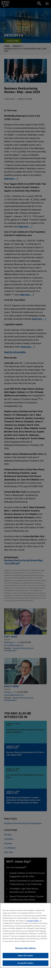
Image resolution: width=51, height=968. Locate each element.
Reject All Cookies (25, 956)
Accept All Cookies (25, 963)
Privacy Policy (33, 921)
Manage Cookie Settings (25, 948)
